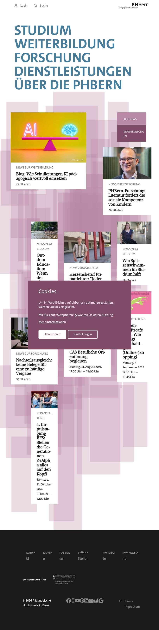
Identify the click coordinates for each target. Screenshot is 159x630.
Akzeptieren (52, 334)
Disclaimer (126, 601)
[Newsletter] (90, 600)
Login (24, 5)
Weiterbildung (64, 44)
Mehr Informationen (52, 322)
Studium (43, 30)
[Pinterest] (82, 600)
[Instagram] (73, 600)
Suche (44, 5)
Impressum (132, 607)
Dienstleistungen (73, 71)
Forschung (52, 58)
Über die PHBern (68, 85)
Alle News (130, 119)
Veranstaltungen (134, 134)
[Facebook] (68, 600)
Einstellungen (83, 334)
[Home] (133, 6)
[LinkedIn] (86, 600)
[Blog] (96, 600)
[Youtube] (77, 600)
